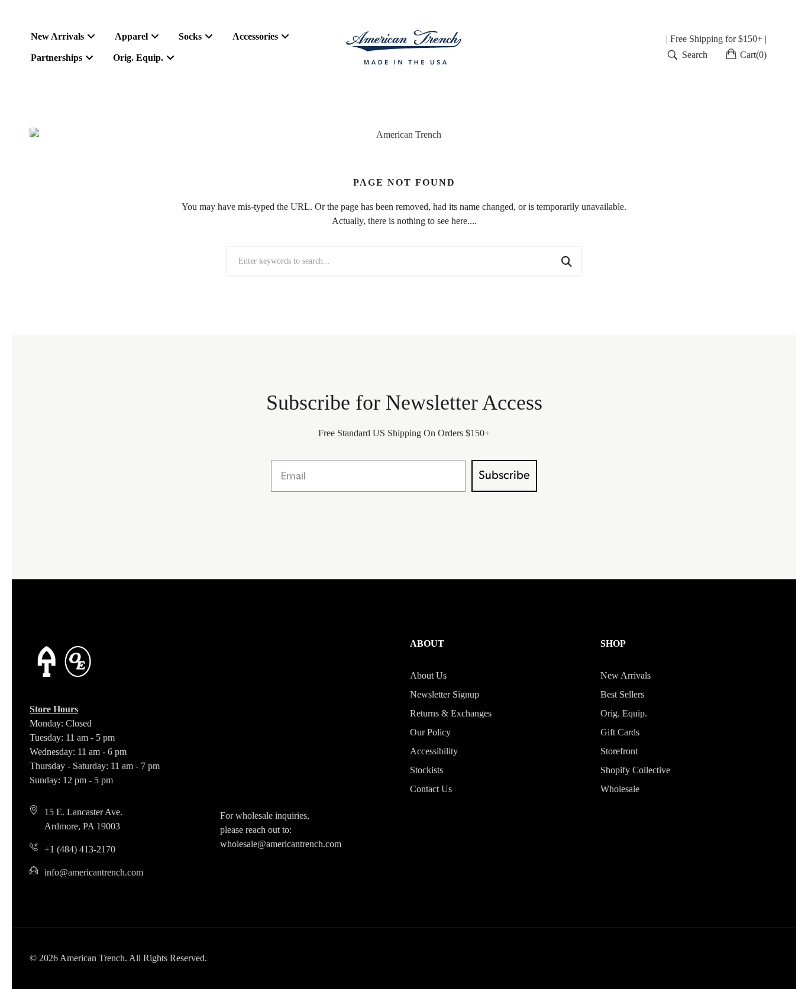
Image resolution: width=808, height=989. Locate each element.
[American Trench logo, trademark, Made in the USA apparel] (403, 47)
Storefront (619, 751)
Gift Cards (619, 732)
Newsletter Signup (444, 694)
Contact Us (431, 789)
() (753, 55)
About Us (428, 675)
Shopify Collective (635, 770)
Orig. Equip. (623, 713)
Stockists (426, 770)
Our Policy (430, 732)
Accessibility (434, 751)
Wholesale (619, 789)
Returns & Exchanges (451, 713)
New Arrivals (625, 675)
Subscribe (504, 476)
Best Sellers (622, 694)
